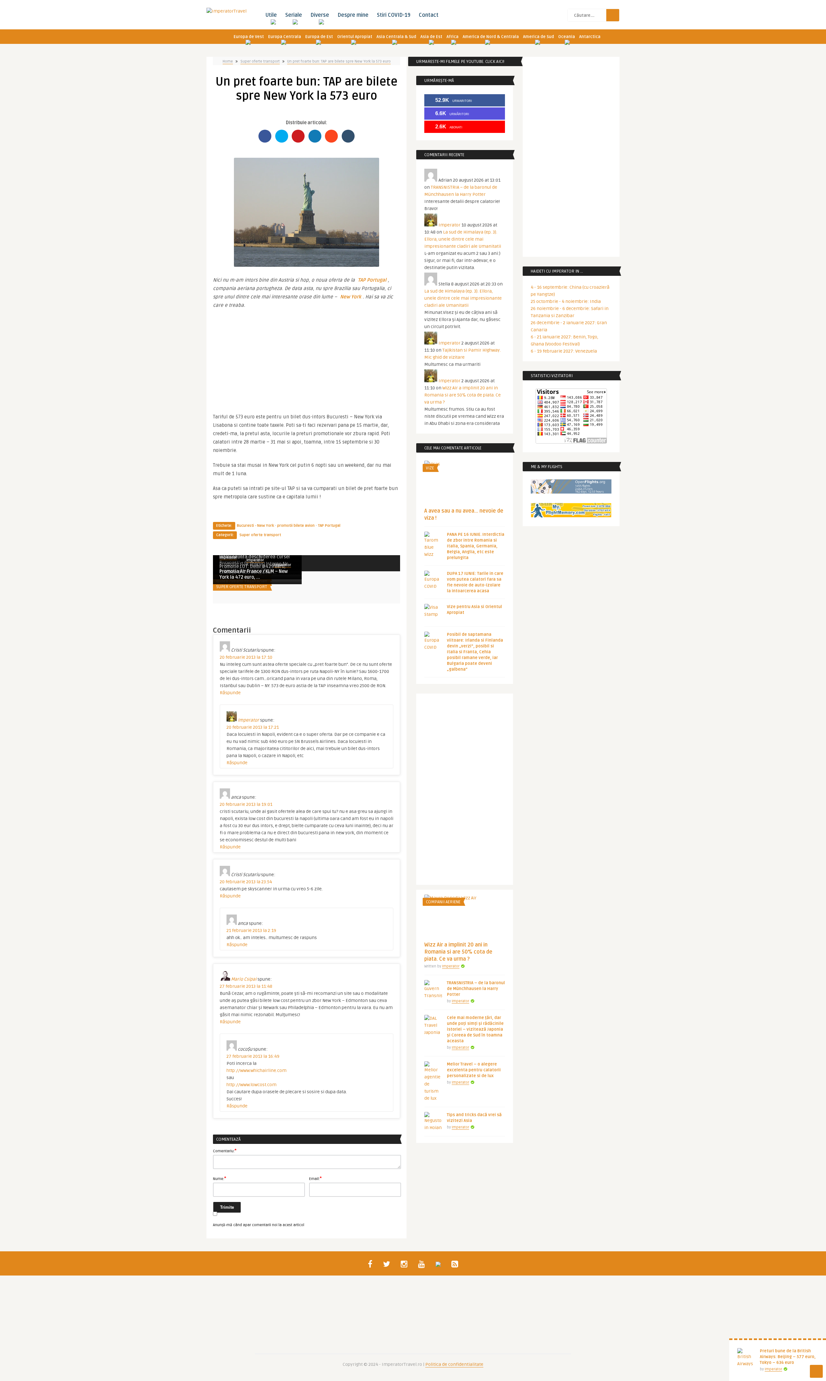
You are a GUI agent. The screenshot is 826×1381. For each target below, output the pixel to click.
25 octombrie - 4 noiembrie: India (566, 301)
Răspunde (230, 693)
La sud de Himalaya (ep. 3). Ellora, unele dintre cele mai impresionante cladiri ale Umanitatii (462, 239)
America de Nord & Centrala (491, 36)
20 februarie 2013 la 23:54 (246, 882)
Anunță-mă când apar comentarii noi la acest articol (258, 1225)
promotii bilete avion (296, 525)
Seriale (293, 15)
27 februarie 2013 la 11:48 (246, 986)
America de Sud (538, 36)
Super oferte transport (260, 61)
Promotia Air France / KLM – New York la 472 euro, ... (253, 574)
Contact (428, 15)
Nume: (219, 1178)
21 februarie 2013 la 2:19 (251, 930)
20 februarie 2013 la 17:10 (246, 657)
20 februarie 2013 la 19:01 (246, 804)
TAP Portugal (371, 280)
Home (228, 61)
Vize (430, 468)
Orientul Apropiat (354, 36)
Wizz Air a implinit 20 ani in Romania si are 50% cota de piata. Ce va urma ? (462, 395)
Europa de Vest (249, 36)
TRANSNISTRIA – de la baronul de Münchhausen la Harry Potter (476, 988)
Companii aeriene (443, 902)
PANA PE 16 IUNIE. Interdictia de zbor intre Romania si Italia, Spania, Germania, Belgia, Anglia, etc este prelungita (475, 546)
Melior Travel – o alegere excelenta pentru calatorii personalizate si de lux (474, 1070)
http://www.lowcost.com (252, 1084)
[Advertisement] (306, 358)
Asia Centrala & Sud (396, 36)
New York (350, 297)
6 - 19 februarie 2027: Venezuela (564, 351)
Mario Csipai (244, 979)
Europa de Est (319, 36)
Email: (315, 1178)
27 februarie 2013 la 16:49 (253, 1056)
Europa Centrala (284, 36)
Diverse (319, 15)
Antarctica (589, 36)
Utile (271, 15)
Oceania (566, 36)
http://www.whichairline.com (257, 1070)
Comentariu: (225, 1151)
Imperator (255, 560)
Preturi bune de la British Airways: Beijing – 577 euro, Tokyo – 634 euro (788, 1356)
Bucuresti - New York (255, 525)
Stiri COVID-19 (393, 15)
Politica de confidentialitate (454, 1364)
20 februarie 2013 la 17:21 (253, 727)
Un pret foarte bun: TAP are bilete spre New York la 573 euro (339, 61)
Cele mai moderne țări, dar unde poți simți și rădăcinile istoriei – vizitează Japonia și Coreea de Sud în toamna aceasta (475, 1029)
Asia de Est (431, 36)
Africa (452, 36)
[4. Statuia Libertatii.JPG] (306, 265)
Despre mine (352, 15)
